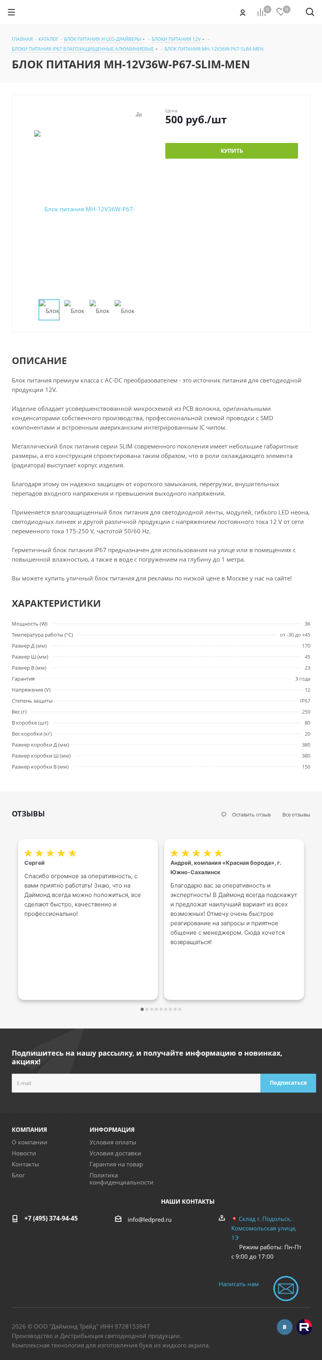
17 (179, 1009)
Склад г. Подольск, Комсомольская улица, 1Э (263, 1228)
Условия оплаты (113, 1142)
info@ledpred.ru (150, 1219)
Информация (112, 1129)
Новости (24, 1153)
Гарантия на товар (116, 1164)
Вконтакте (285, 1327)
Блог (18, 1175)
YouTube (304, 1327)
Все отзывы (296, 814)
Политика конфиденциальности (122, 1178)
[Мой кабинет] (242, 12)
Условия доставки (115, 1153)
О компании (30, 1142)
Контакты (25, 1164)
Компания (29, 1129)
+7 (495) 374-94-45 (51, 1218)
